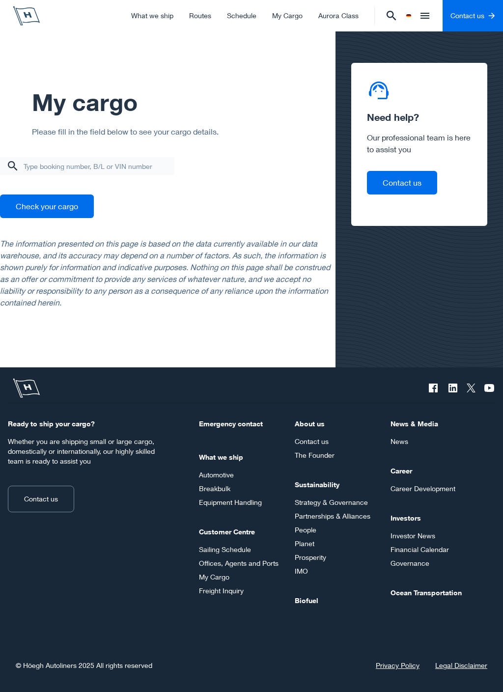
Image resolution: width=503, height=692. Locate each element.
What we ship (152, 15)
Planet (304, 543)
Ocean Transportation (426, 592)
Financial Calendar (420, 549)
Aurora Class (338, 15)
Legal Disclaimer (461, 665)
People (305, 530)
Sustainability (317, 484)
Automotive (216, 475)
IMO (301, 571)
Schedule (241, 15)
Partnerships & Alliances (332, 516)
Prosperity (310, 557)
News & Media (414, 423)
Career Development (423, 488)
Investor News (413, 535)
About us (310, 423)
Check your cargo (47, 206)
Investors (406, 518)
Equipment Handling (230, 502)
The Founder (315, 455)
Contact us (402, 182)
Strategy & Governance (331, 502)
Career (401, 471)
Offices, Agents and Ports (239, 563)
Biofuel (306, 600)
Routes (200, 15)
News (399, 441)
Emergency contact (231, 423)
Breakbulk (214, 488)
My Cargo (287, 15)
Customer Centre (227, 531)
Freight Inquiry (221, 590)
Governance (410, 563)
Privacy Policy (397, 665)
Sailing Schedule (225, 549)
